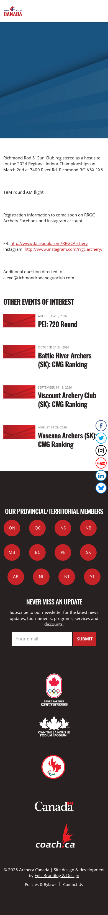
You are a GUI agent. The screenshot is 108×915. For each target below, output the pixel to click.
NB (88, 528)
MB (12, 552)
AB (16, 576)
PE (63, 552)
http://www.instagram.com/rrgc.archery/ (64, 249)
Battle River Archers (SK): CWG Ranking (64, 359)
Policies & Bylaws (40, 884)
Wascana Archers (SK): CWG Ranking (67, 439)
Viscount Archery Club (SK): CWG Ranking (67, 399)
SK (88, 552)
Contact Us (73, 884)
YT (92, 576)
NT (67, 576)
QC (37, 528)
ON (12, 528)
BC (37, 552)
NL (41, 576)
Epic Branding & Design (57, 875)
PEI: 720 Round (57, 324)
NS (63, 528)
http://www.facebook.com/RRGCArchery (49, 243)
